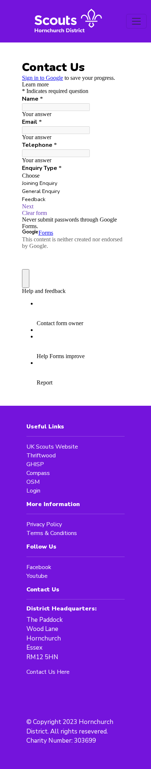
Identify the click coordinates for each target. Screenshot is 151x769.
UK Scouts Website (52, 447)
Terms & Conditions (51, 533)
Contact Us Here (48, 672)
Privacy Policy (44, 524)
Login (33, 491)
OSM (33, 482)
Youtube (37, 576)
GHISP (35, 464)
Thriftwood (41, 456)
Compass (38, 473)
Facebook (38, 567)
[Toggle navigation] (136, 21)
